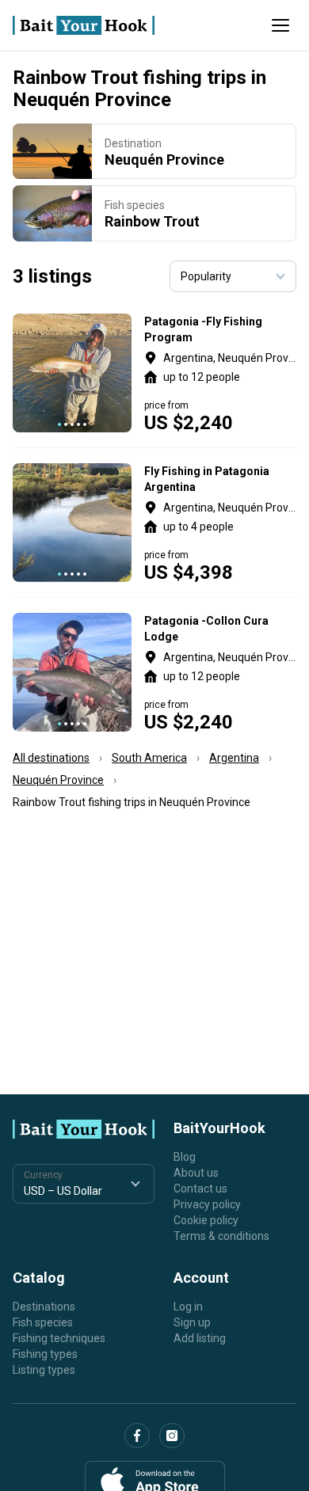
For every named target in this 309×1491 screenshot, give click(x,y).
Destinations (44, 1306)
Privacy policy (207, 1204)
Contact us (200, 1188)
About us (196, 1172)
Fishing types (45, 1354)
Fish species (43, 1322)
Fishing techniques (59, 1338)
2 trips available (220, 373)
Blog (185, 1157)
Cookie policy (206, 1220)
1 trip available (220, 522)
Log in (188, 1306)
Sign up (192, 1322)
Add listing (200, 1338)
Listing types (44, 1370)
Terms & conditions (221, 1236)
